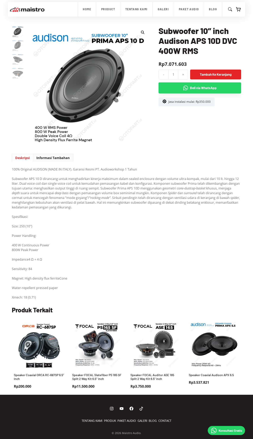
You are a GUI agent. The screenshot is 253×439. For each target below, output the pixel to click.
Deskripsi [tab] (22, 158)
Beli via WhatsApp (203, 88)
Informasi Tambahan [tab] (53, 158)
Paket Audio (189, 9)
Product (108, 9)
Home (87, 9)
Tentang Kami (136, 9)
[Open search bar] (230, 10)
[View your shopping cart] (238, 9)
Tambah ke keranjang (215, 74)
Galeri (163, 9)
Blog (213, 9)
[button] (142, 32)
